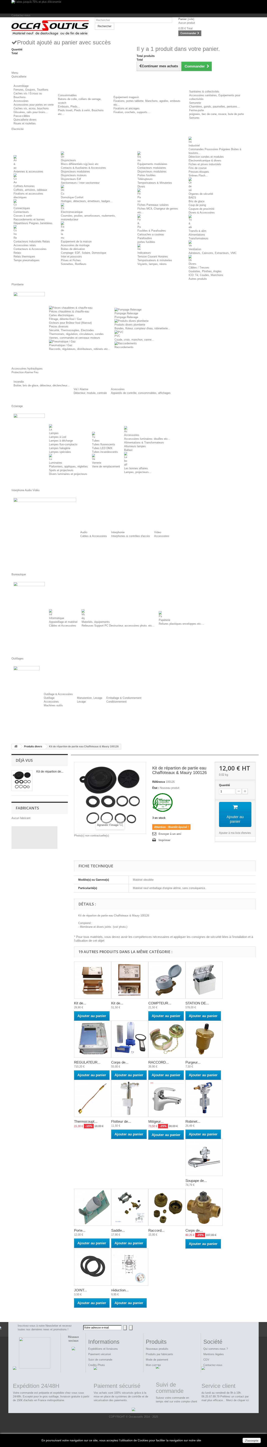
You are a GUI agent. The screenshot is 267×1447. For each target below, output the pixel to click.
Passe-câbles (22, 115)
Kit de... (80, 1003)
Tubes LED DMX (102, 448)
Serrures (194, 117)
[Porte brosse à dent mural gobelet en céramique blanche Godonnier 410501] (92, 1207)
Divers (141, 186)
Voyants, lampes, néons (152, 264)
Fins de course (198, 168)
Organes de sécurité (201, 193)
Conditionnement (116, 701)
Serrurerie (195, 102)
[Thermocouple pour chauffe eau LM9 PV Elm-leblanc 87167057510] (92, 1098)
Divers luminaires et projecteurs (68, 474)
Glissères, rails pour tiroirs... (31, 112)
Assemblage (21, 85)
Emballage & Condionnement (123, 697)
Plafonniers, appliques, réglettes (68, 466)
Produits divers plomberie (130, 324)
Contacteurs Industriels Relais (32, 241)
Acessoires (118, 389)
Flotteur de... (121, 1122)
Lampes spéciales (60, 451)
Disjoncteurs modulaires (75, 171)
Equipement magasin (126, 97)
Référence (158, 781)
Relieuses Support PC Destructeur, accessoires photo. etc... (118, 625)
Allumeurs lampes (135, 446)
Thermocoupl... (85, 1122)
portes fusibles (146, 241)
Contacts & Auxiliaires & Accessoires (83, 167)
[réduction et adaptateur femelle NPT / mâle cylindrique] (129, 1267)
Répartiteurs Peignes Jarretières (33, 223)
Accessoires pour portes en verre (34, 104)
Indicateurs (144, 252)
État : (155, 787)
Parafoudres (144, 238)
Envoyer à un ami (170, 833)
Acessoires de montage (75, 245)
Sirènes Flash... (198, 175)
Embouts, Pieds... (69, 106)
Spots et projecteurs (61, 470)
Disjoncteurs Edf (71, 179)
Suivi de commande (100, 1359)
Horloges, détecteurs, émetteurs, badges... (87, 201)
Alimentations (197, 234)
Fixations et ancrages (126, 108)
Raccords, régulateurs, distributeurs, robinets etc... (79, 349)
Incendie (19, 381)
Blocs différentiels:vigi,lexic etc (80, 164)
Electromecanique (72, 211)
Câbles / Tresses (199, 267)
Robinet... (192, 1122)
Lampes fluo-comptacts (63, 444)
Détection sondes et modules (206, 156)
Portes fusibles (146, 175)
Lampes (54, 433)
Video (157, 532)
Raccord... (156, 1230)
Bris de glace (196, 201)
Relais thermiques (24, 256)
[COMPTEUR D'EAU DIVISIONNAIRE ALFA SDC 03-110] (166, 980)
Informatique (56, 618)
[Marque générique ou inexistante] (162, 802)
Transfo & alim (197, 230)
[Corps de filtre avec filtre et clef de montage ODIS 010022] (129, 1039)
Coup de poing (197, 205)
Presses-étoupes (199, 171)
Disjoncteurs (68, 160)
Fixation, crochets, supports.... (132, 112)
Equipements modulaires (152, 164)
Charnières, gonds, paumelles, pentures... (214, 106)
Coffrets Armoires (24, 186)
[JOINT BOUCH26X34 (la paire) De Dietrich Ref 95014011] (92, 1267)
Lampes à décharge (61, 440)
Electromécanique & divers (205, 160)
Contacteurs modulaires (151, 167)
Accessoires (21, 100)
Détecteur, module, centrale (90, 393)
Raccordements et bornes (29, 219)
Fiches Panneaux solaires (153, 204)
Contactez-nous (20, 15)
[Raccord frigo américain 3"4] (166, 1207)
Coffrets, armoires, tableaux (30, 189)
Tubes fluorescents (103, 444)
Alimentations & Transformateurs (144, 442)
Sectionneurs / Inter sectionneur (80, 182)
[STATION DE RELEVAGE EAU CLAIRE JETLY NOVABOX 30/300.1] (204, 980)
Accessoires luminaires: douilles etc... (147, 438)
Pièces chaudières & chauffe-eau (69, 311)
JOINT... (80, 1290)
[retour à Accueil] (16, 746)
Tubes (95, 440)
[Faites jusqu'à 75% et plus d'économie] (133, 7)
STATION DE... (197, 1003)
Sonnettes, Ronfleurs (73, 264)
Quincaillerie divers (25, 119)
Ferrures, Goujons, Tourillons (31, 89)
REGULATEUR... (87, 1062)
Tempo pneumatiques (26, 260)
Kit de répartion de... (49, 771)
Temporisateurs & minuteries (154, 260)
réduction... (120, 1290)
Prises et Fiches (71, 260)
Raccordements (124, 347)
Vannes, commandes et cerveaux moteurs (74, 337)
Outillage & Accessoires (58, 694)
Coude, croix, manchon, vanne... (134, 339)
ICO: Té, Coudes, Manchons (206, 275)
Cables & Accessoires (93, 536)
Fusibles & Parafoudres (151, 230)
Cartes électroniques (61, 315)
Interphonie (118, 532)
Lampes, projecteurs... (137, 472)
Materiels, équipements (96, 621)
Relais (17, 252)
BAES (192, 197)
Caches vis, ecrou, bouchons (31, 108)
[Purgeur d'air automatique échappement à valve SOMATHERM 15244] (204, 1039)
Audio (83, 532)
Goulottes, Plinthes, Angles (205, 271)
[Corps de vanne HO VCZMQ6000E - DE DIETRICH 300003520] (204, 1207)
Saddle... (118, 1230)
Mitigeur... (156, 1122)
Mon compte (153, 1365)
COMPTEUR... (159, 1003)
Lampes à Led (57, 436)
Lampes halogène (59, 448)
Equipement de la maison (76, 241)
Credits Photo (96, 1365)
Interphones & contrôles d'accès (130, 536)
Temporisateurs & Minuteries (154, 182)
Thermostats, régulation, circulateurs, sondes (76, 334)
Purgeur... (193, 1062)
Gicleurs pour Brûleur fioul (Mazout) (70, 322)
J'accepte (251, 1440)
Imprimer (164, 840)
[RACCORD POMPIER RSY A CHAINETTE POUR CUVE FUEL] (166, 1039)
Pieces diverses (58, 326)
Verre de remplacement (106, 466)
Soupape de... (196, 1181)
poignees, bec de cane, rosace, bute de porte (216, 114)
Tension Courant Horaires (152, 256)
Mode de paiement (157, 1359)
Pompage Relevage (126, 313)
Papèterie (164, 620)
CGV (206, 1359)
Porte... (80, 1230)
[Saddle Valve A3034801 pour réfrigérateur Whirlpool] (129, 1207)
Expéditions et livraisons (103, 1348)
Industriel (194, 145)
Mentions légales (213, 1354)
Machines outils (53, 705)
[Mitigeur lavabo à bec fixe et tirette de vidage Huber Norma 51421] (166, 1098)
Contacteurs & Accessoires (30, 249)
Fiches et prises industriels (205, 164)
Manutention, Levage (89, 697)
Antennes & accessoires (28, 171)
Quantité (224, 785)
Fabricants (27, 807)
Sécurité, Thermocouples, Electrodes (71, 330)
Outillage (49, 697)
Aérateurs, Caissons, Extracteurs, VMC (213, 253)
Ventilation (195, 249)
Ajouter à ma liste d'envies (235, 832)
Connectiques (22, 208)
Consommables (67, 95)
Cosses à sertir (23, 215)
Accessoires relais (25, 245)
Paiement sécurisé (99, 1354)
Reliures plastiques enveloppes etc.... (181, 623)
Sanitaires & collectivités (204, 91)
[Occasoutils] (50, 28)
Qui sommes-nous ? (215, 1348)
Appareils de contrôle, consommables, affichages (141, 393)
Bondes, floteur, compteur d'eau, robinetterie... (142, 328)
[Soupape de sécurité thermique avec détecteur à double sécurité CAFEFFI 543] (204, 1157)
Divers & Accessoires (202, 212)
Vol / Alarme (81, 389)
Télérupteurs (144, 179)
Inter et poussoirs (71, 256)
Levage (81, 701)
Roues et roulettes (25, 123)
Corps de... (119, 1062)
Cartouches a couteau (150, 234)
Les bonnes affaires (136, 468)
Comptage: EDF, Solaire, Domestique (83, 252)
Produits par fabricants (159, 1354)
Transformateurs (198, 238)
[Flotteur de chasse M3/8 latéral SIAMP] (129, 1098)
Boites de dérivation (73, 249)
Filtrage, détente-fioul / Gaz (65, 319)
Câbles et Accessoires (62, 625)
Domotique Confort (72, 197)
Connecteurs (21, 211)
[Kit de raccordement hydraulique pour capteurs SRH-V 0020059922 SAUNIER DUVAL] (129, 980)
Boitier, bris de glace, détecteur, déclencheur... (41, 385)
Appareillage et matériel (63, 621)
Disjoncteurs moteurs (74, 175)
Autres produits (198, 278)
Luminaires (55, 462)
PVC (117, 335)
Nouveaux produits (157, 1348)
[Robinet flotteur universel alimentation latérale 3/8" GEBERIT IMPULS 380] (204, 1098)
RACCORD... (158, 1062)
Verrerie (96, 462)
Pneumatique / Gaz (60, 345)
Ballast (128, 450)
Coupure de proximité (201, 208)
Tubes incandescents (105, 451)
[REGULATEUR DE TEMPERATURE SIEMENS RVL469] (92, 1039)
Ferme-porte (196, 110)
